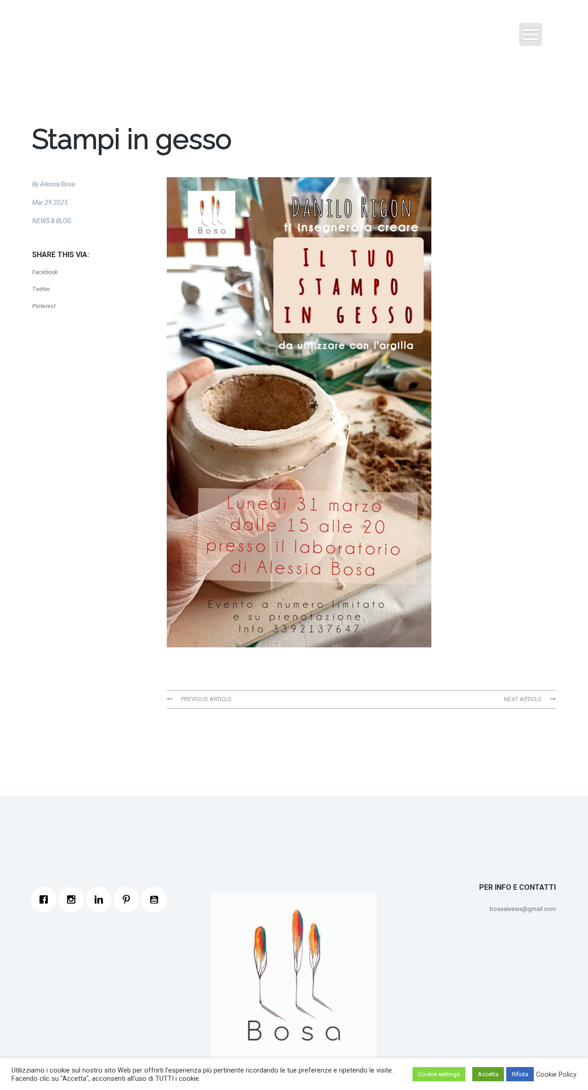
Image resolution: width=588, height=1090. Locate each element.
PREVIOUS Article (206, 699)
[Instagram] (73, 899)
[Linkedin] (101, 899)
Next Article (523, 699)
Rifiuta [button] (520, 1074)
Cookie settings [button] (439, 1074)
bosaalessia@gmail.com (523, 908)
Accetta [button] (488, 1074)
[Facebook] (46, 899)
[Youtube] (156, 899)
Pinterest (44, 306)
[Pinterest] (128, 899)
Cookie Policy (556, 1074)
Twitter (41, 289)
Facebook (44, 272)
